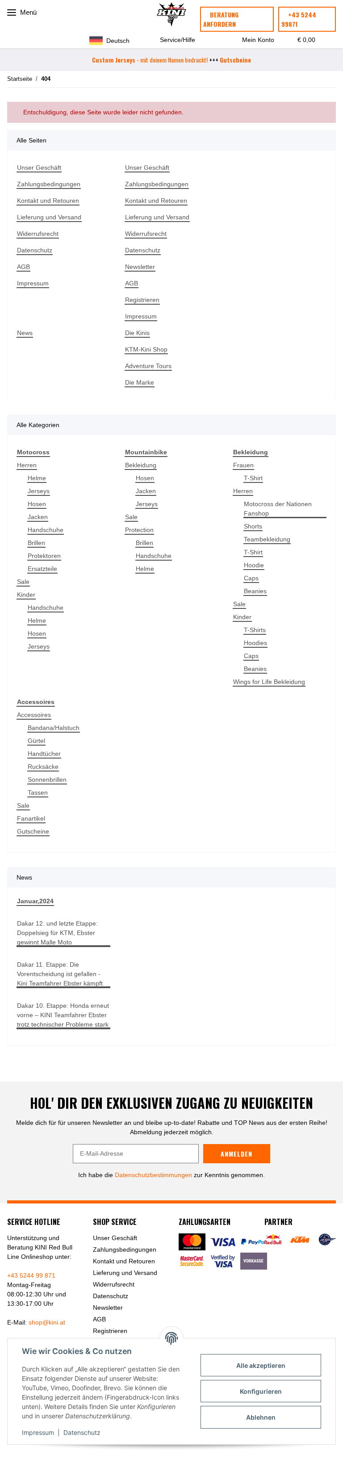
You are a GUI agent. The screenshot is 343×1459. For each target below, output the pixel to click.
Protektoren (44, 555)
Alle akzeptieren (260, 1365)
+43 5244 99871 (298, 19)
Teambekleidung (267, 539)
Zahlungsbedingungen (48, 184)
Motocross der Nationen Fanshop (278, 508)
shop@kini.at (47, 1322)
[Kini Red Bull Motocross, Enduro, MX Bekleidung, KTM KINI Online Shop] (171, 14)
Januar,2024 (35, 901)
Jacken (38, 516)
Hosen (37, 503)
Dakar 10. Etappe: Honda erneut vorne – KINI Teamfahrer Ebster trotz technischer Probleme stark (63, 1015)
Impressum (38, 1432)
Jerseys (39, 491)
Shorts (253, 526)
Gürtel (36, 740)
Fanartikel (31, 818)
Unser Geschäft (39, 167)
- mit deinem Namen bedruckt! (150, 59)
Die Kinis (137, 332)
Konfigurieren (261, 1391)
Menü (27, 12)
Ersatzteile (42, 568)
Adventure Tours (148, 365)
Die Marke (139, 382)
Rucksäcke (43, 766)
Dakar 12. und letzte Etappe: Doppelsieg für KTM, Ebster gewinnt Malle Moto (57, 933)
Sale (23, 581)
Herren (27, 465)
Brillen (36, 542)
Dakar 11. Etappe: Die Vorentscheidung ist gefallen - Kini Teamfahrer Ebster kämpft (60, 974)
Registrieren (142, 299)
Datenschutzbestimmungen (153, 1174)
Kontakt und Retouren (48, 200)
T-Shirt (253, 478)
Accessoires (34, 714)
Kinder (26, 594)
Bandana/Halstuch (53, 727)
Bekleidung (140, 465)
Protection (139, 529)
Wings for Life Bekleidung (269, 681)
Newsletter (140, 266)
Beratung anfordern (220, 19)
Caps (251, 578)
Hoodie (254, 565)
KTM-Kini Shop (146, 349)
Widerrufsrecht (38, 233)
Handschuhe (45, 529)
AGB (23, 266)
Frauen (243, 465)
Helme (37, 478)
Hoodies (255, 642)
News (25, 332)
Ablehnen (261, 1417)
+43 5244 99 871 (31, 1275)
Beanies (255, 591)
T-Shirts (255, 629)
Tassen (38, 792)
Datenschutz (81, 1432)
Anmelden (236, 1153)
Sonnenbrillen (47, 779)
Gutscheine (33, 831)
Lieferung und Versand (49, 217)
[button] (113, 40)
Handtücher (44, 753)
